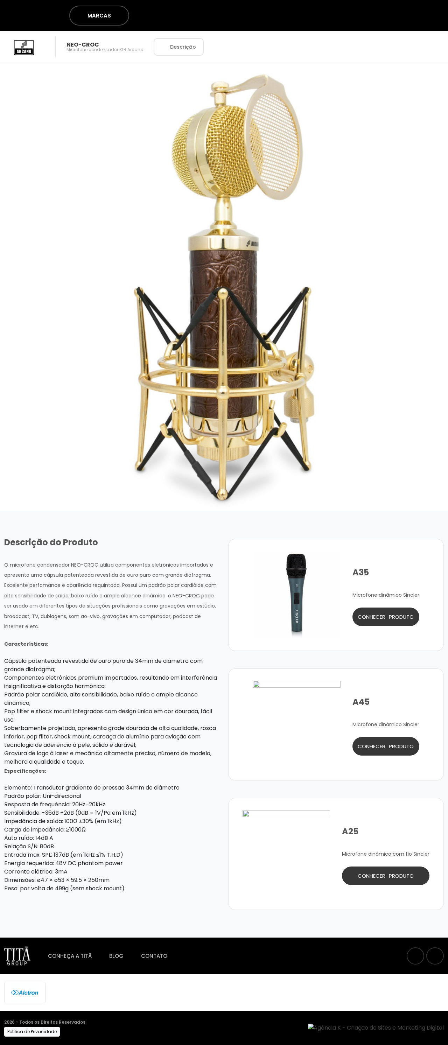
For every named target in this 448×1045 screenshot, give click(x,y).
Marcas (99, 15)
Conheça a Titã (70, 956)
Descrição (183, 46)
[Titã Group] (17, 956)
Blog (116, 956)
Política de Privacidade (32, 1032)
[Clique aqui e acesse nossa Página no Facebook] (415, 956)
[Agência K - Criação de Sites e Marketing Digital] (376, 1027)
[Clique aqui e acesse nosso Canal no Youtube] (435, 956)
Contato (154, 956)
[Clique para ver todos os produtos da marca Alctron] (25, 992)
